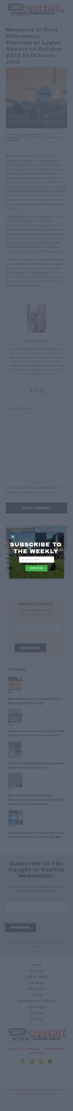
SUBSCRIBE (36, 568)
